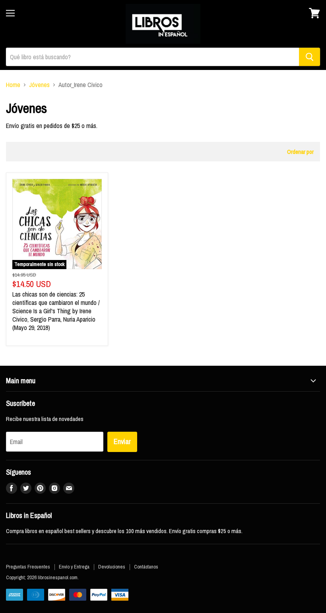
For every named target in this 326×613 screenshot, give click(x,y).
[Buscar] (309, 57)
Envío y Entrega (74, 566)
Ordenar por (300, 151)
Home (13, 84)
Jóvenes (39, 84)
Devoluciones (111, 566)
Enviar (122, 441)
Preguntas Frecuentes (28, 566)
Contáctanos (146, 566)
